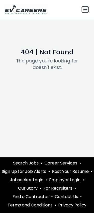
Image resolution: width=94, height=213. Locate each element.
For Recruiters (57, 188)
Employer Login (64, 180)
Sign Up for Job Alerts (24, 171)
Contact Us (66, 197)
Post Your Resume (70, 171)
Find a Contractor (31, 197)
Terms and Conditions (30, 205)
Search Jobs (26, 163)
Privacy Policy (72, 205)
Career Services (60, 163)
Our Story (28, 188)
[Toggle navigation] (85, 9)
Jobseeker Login (26, 180)
